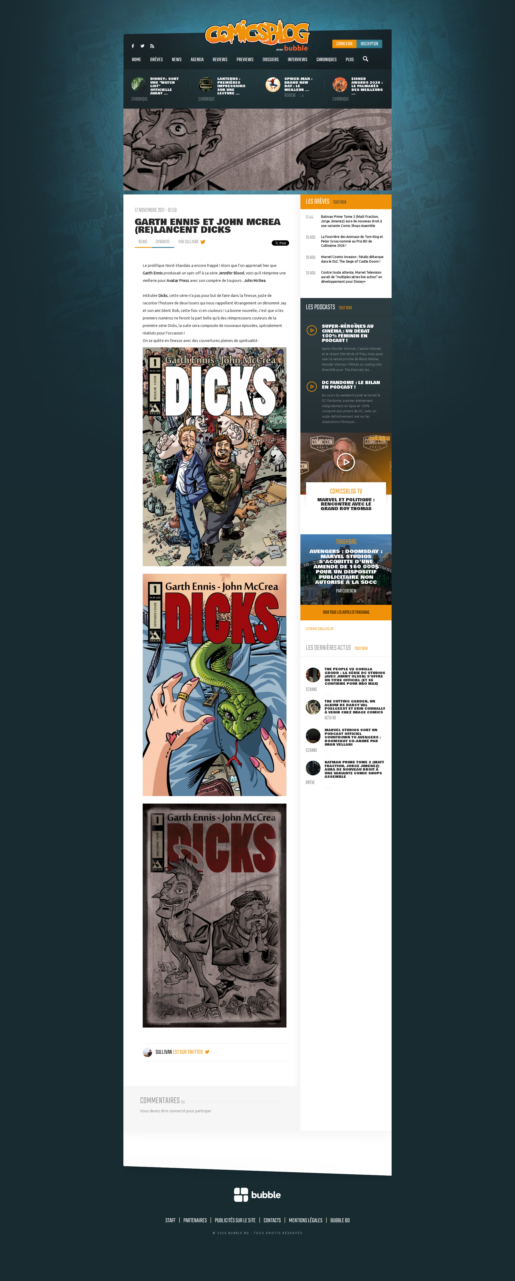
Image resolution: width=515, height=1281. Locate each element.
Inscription (369, 44)
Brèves (156, 60)
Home (136, 60)
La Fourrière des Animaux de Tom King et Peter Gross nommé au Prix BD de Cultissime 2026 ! (344, 240)
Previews (245, 60)
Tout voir (339, 202)
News (177, 60)
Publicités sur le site (235, 1220)
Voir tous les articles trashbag (346, 612)
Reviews (220, 60)
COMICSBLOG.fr (320, 628)
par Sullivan (188, 242)
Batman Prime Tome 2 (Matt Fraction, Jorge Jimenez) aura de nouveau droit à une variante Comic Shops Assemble (344, 220)
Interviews (297, 60)
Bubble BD (340, 1220)
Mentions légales (305, 1220)
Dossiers (271, 60)
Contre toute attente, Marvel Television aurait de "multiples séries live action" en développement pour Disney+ (344, 276)
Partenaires (195, 1220)
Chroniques (327, 60)
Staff (170, 1220)
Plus (350, 60)
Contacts (272, 1220)
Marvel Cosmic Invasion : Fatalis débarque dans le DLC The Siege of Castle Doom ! (345, 258)
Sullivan (164, 1052)
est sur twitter (188, 1052)
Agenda (197, 60)
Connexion (344, 44)
